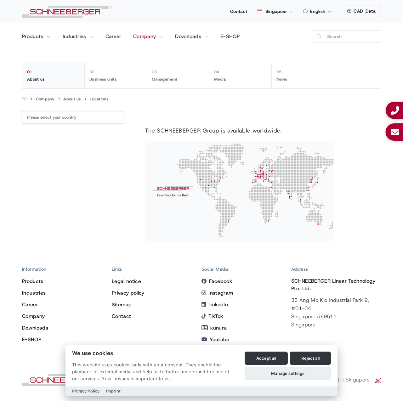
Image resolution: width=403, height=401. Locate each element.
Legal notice (126, 281)
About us (36, 75)
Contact (238, 11)
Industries (75, 36)
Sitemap (122, 304)
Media (220, 75)
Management (164, 75)
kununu (219, 328)
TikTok (215, 316)
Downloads (189, 36)
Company (145, 36)
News (281, 75)
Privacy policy (128, 293)
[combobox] (73, 117)
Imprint (113, 391)
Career (113, 36)
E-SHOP (230, 36)
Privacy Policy (85, 391)
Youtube (219, 339)
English (317, 11)
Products (33, 36)
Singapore (275, 11)
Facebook (220, 281)
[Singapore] (24, 99)
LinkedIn (218, 304)
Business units (102, 75)
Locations (99, 99)
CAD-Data (364, 11)
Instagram (220, 293)
